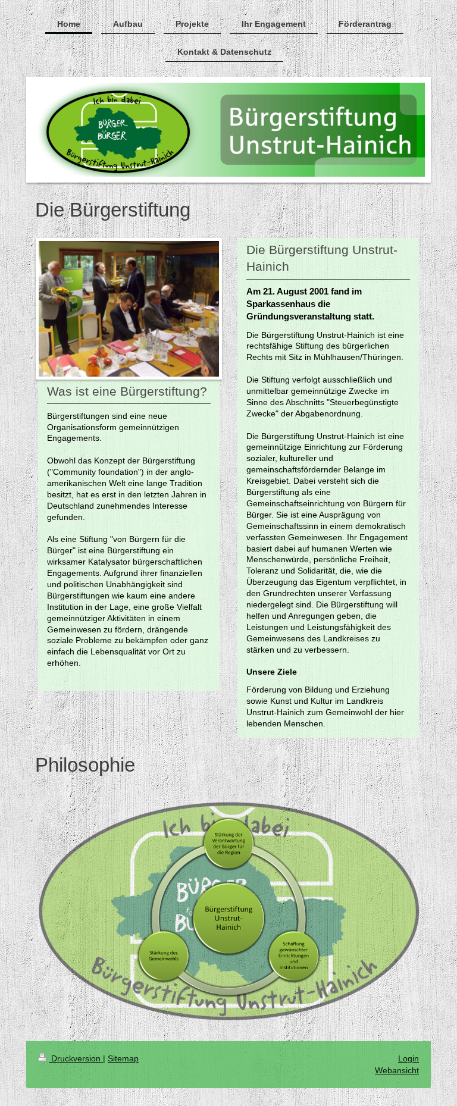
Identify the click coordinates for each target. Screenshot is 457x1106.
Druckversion (76, 1058)
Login (408, 1058)
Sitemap (123, 1058)
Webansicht (397, 1070)
